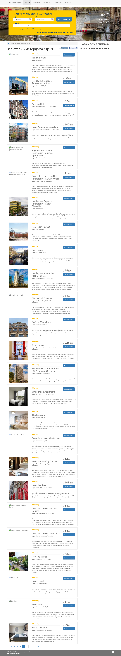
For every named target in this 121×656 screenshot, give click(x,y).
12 (38, 647)
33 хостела (105, 21)
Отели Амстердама (14, 2)
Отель (16, 23)
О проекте (10, 653)
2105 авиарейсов (104, 23)
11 (34, 647)
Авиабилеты (36, 2)
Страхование (58, 2)
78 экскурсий (105, 25)
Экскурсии (68, 2)
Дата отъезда (40, 17)
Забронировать (64, 19)
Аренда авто (47, 2)
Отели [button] (27, 2)
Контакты (17, 653)
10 (30, 647)
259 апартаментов (103, 19)
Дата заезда (19, 17)
